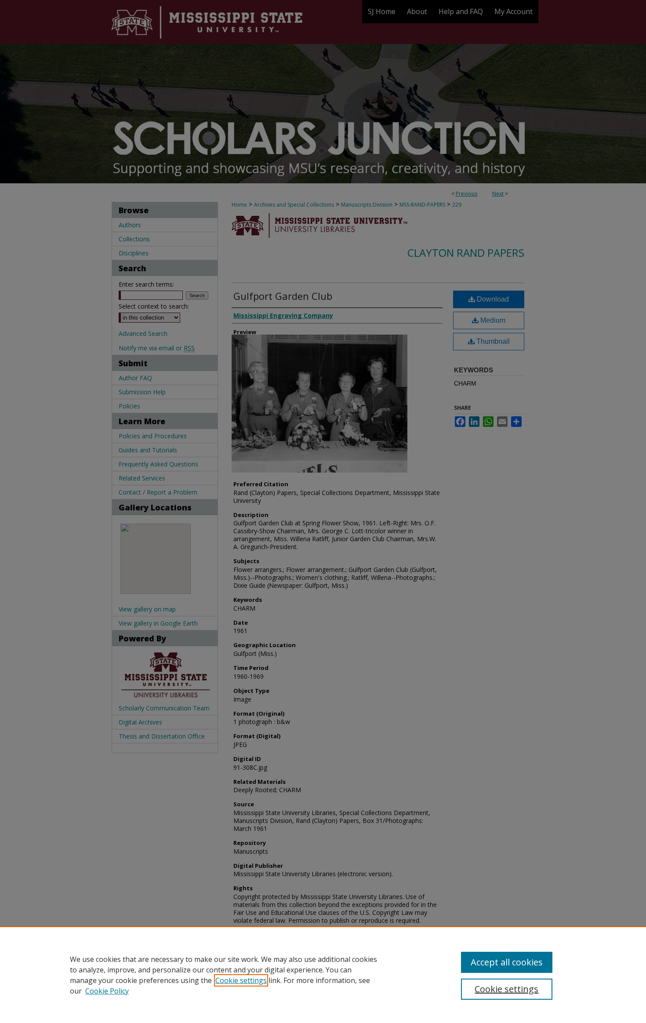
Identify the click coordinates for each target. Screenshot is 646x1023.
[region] (323, 974)
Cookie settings (241, 980)
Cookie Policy (107, 991)
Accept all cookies (507, 962)
